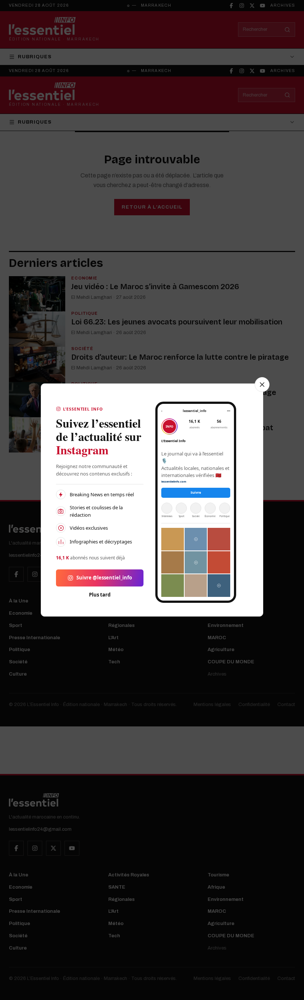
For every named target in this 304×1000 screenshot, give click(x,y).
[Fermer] (262, 384)
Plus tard (99, 594)
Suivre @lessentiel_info (104, 577)
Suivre (196, 492)
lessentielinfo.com (173, 481)
